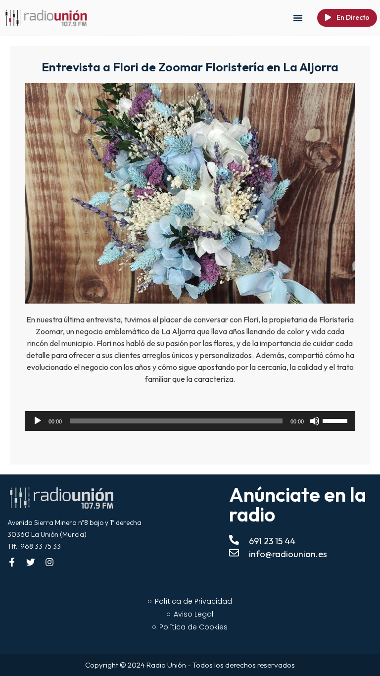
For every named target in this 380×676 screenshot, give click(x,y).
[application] (190, 421)
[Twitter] (30, 562)
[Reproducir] (38, 421)
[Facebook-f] (11, 562)
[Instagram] (49, 562)
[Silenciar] (315, 421)
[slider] (336, 420)
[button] (297, 17)
